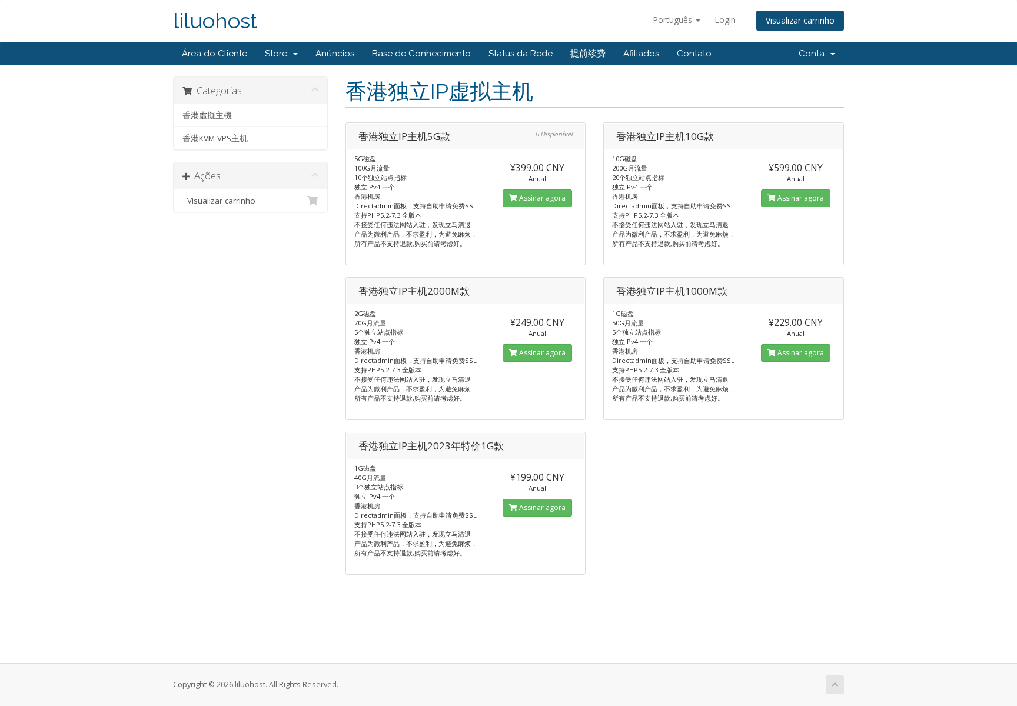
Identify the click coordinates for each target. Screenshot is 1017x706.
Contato (694, 53)
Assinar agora (541, 198)
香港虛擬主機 (207, 115)
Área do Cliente (214, 53)
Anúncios (334, 53)
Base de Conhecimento (421, 53)
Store (278, 53)
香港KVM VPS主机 (215, 138)
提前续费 (588, 53)
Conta (814, 53)
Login (725, 19)
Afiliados (641, 53)
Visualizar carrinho (800, 20)
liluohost (215, 21)
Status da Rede (520, 53)
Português (673, 19)
